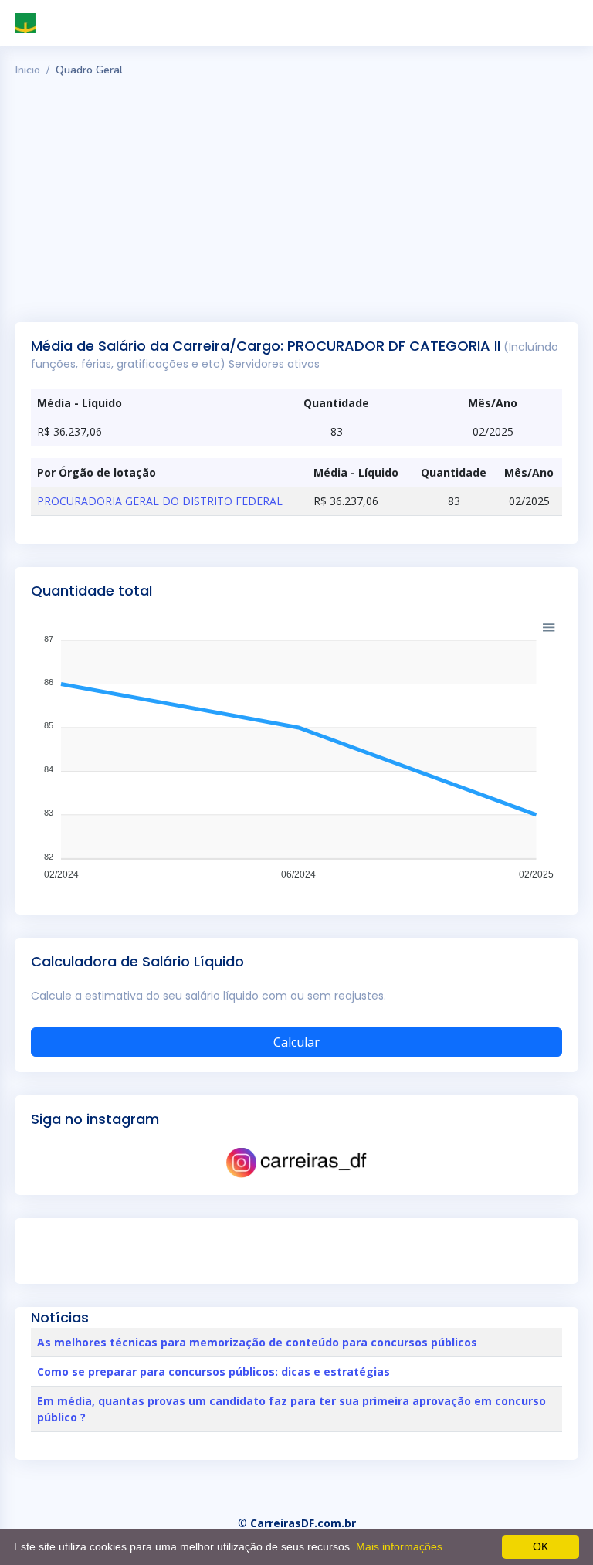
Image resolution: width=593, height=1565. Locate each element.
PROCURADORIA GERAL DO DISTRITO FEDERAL (160, 501)
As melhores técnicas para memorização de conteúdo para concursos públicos (257, 1342)
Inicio (27, 70)
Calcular (296, 1042)
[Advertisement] (296, 198)
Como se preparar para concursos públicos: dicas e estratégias (213, 1371)
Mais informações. (401, 1546)
